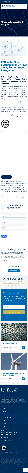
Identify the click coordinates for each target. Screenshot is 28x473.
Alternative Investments (5, 59)
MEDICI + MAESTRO (15, 452)
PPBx (4, 414)
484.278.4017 (4, 437)
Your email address (8, 303)
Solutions (5, 411)
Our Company (7, 417)
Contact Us (6, 426)
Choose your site (6, 1)
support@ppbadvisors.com (8, 440)
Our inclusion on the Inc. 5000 (8, 107)
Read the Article (6, 177)
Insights (5, 420)
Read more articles (14, 270)
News (12, 59)
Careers (5, 423)
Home (4, 408)
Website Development (5, 452)
